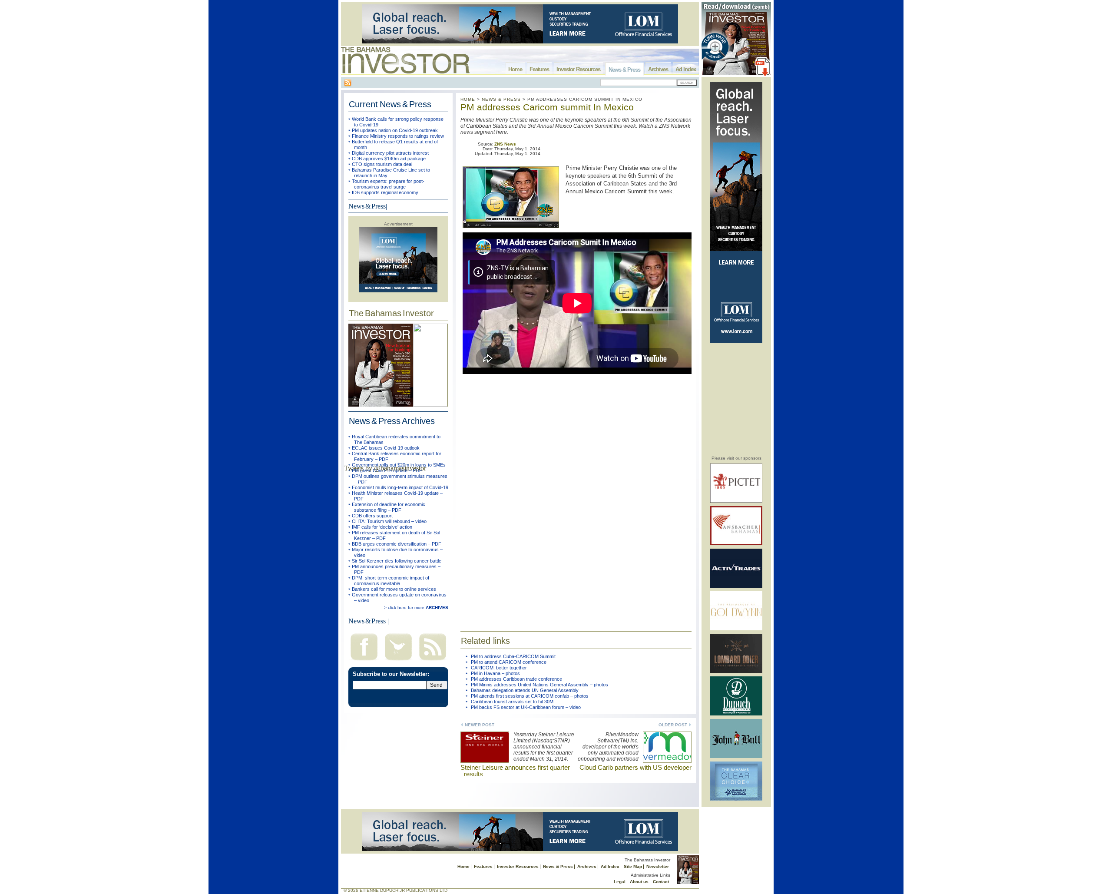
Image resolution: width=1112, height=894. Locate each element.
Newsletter (657, 866)
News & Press (624, 69)
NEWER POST (479, 724)
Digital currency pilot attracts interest (390, 153)
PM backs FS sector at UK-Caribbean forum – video (526, 707)
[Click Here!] (736, 501)
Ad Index (685, 69)
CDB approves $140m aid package (389, 158)
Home (515, 69)
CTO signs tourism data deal (382, 164)
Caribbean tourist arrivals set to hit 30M (512, 701)
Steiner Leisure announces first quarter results (515, 771)
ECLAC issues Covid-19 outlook (386, 447)
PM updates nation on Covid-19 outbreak (395, 130)
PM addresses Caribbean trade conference (516, 679)
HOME (467, 99)
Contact (661, 881)
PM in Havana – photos (495, 673)
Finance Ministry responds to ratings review (398, 136)
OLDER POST (673, 724)
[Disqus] (576, 497)
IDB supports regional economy (385, 192)
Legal (620, 881)
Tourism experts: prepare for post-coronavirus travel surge (388, 184)
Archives (658, 69)
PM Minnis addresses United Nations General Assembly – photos (539, 684)
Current (390, 104)
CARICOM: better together (499, 667)
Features (539, 69)
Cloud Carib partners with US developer (635, 767)
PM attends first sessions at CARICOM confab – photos (530, 696)
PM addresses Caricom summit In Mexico (547, 107)
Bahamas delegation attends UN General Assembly (525, 690)
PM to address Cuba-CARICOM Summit (513, 656)
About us (639, 881)
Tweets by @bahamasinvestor (385, 468)
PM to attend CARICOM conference (508, 662)
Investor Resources (578, 69)
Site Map (633, 866)
